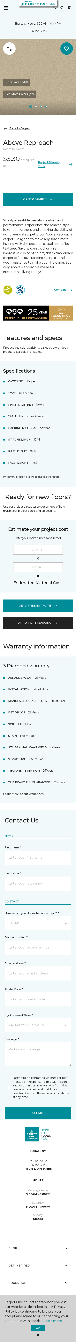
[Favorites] (61, 8)
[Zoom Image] (9, 48)
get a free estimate (35, 605)
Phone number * (16, 937)
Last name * (13, 873)
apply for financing (34, 622)
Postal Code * (14, 989)
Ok (38, 1328)
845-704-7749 (38, 31)
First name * (13, 847)
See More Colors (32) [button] (19, 94)
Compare (60, 289)
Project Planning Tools (49, 164)
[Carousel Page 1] (30, 106)
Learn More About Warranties (23, 794)
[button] (54, 8)
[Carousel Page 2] (36, 106)
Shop (13, 1248)
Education (18, 1283)
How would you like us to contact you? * (32, 913)
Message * (12, 1039)
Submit (38, 1113)
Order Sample (35, 199)
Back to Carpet (19, 128)
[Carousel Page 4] (46, 106)
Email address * (15, 963)
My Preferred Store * (19, 1015)
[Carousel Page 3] (41, 106)
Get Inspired (19, 1265)
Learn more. (52, 1321)
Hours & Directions (38, 1169)
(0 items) (69, 7)
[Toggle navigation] (5, 7)
